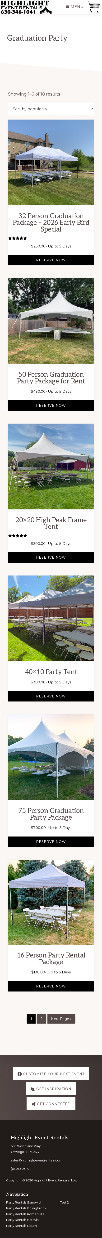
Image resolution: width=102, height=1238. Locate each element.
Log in (75, 1180)
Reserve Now (51, 260)
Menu (77, 6)
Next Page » (61, 1019)
